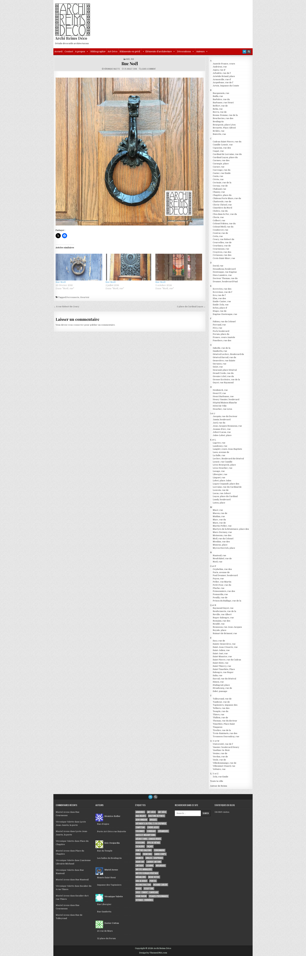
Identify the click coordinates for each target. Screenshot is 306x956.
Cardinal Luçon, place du (225, 157)
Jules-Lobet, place (222, 435)
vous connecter (76, 325)
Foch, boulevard (221, 331)
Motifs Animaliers (144, 869)
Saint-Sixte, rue (220, 663)
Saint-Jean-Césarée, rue (225, 647)
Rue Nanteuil (82, 879)
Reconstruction (143, 884)
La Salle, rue (219, 455)
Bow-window (141, 819)
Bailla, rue (218, 96)
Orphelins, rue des (222, 569)
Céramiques (163, 831)
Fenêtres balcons (143, 850)
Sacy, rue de (219, 641)
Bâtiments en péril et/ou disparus (151, 823)
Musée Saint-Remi (106, 877)
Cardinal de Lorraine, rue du (227, 154)
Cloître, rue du (220, 211)
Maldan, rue (219, 516)
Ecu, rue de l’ (219, 295)
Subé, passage (220, 691)
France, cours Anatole (224, 337)
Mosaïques (160, 865)
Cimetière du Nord (222, 208)
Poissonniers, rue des (224, 591)
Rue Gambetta (104, 911)
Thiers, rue (218, 714)
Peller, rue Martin (222, 582)
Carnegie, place (221, 163)
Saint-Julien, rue (221, 650)
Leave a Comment (149, 69)
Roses (138, 888)
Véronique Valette (112, 69)
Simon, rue (218, 682)
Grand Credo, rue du (223, 373)
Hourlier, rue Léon (222, 409)
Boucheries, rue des (223, 118)
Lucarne (149, 865)
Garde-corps (160, 854)
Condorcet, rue (220, 230)
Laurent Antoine (154, 861)
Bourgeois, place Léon (224, 125)
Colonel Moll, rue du (223, 226)
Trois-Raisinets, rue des (225, 733)
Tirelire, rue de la (222, 730)
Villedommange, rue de (224, 763)
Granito (139, 857)
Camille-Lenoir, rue (223, 144)
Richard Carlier (160, 884)
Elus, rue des (219, 298)
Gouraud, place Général (225, 370)
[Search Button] (249, 52)
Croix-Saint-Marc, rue (224, 258)
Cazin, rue (218, 176)
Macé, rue (218, 510)
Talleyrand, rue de (222, 699)
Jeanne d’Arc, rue (222, 429)
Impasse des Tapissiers (109, 885)
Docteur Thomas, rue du (225, 278)
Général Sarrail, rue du (224, 357)
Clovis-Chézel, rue (222, 205)
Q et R (213, 605)
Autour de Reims (218, 786)
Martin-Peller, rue (222, 526)
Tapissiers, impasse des (225, 705)
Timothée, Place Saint (224, 724)
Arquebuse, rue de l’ (223, 82)
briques (153, 819)
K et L (213, 440)
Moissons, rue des (222, 535)
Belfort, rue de (220, 106)
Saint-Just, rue (220, 653)
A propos (80, 51)
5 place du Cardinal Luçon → (191, 306)
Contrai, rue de (220, 233)
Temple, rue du (220, 711)
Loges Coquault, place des (226, 484)
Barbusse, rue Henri (223, 102)
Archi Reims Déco (71, 38)
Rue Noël (129, 63)
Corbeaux (151, 831)
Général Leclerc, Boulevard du (228, 354)
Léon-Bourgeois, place (224, 465)
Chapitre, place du (222, 195)
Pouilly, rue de (220, 597)
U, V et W (214, 741)
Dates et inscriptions (145, 834)
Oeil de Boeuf (141, 880)
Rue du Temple (104, 851)
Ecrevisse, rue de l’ (222, 292)
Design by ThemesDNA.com (153, 953)
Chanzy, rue (219, 192)
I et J (212, 413)
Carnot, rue (218, 167)
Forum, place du (221, 334)
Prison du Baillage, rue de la (227, 601)
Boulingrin (218, 121)
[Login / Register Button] (244, 52)
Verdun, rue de (220, 756)
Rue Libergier (104, 904)
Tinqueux (217, 727)
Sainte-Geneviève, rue (224, 644)
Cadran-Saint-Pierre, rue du (227, 141)
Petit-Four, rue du (222, 585)
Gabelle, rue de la (221, 348)
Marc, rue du (219, 519)
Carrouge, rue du (221, 170)
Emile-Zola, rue (221, 304)
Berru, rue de (220, 112)
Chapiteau (140, 827)
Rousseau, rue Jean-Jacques (227, 627)
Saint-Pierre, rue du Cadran (227, 659)
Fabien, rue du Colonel (224, 321)
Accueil (58, 51)
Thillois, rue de (220, 717)
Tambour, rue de (221, 702)
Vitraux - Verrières (144, 899)
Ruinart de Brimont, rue (225, 633)
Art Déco (162, 812)
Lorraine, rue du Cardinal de (227, 487)
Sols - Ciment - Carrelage (147, 892)
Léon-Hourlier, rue (222, 468)
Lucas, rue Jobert (222, 493)
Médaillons (141, 877)
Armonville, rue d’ (222, 79)
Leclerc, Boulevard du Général (228, 458)
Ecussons (140, 842)
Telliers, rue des (221, 708)
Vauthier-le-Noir (221, 750)
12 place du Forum (106, 938)
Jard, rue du (219, 423)
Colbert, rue (219, 220)
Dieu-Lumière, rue (222, 275)
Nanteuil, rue (219, 555)
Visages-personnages (158, 896)
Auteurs (200, 51)
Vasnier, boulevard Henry (226, 747)
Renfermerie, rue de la (224, 611)
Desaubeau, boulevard (224, 269)
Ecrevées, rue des (222, 289)
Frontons (147, 854)
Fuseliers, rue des (222, 340)
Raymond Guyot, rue (223, 608)
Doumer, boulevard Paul (225, 281)
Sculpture (148, 888)
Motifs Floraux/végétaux (147, 873)
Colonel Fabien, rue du (224, 223)
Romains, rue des (221, 621)
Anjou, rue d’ (219, 70)
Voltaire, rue (219, 769)
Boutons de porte (156, 815)
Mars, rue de (219, 523)
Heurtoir (84, 297)
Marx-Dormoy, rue (222, 532)
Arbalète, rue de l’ (222, 73)
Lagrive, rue (219, 443)
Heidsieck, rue (220, 390)
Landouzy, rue (220, 446)
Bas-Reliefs (141, 815)
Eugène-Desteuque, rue (225, 314)
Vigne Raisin (141, 896)
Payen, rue (218, 578)
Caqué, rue (218, 151)
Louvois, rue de (221, 490)
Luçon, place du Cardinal (225, 496)
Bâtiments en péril (130, 51)
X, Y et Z (214, 773)
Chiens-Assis (153, 827)
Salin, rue (217, 675)
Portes (153, 880)
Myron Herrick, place (224, 548)
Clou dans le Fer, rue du (225, 214)
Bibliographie (98, 51)
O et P (213, 566)
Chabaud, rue (219, 189)
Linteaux (139, 865)
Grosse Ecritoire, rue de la (226, 379)
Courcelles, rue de (222, 242)
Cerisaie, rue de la (222, 182)
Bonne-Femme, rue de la (225, 115)
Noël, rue (130, 59)
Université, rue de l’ (223, 744)
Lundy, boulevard (221, 499)
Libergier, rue (220, 474)
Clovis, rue (218, 217)
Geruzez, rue (219, 364)
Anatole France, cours (224, 63)
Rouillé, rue (219, 624)
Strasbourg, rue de (222, 688)
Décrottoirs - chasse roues (148, 838)
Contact (69, 51)
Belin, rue (218, 109)
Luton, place (219, 503)
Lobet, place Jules (222, 480)
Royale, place (219, 630)
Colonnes (140, 831)
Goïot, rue (218, 367)
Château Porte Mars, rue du (227, 198)
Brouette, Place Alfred (224, 128)
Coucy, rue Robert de (223, 239)
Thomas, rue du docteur (225, 721)
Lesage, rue (219, 471)
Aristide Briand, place (224, 76)
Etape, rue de (219, 311)
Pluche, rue (218, 588)
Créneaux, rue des (222, 255)
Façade (150, 846)
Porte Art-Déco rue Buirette (111, 831)
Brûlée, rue (218, 131)
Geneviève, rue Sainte (224, 360)
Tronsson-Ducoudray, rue (226, 736)
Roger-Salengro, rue (223, 617)
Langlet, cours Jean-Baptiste (227, 449)
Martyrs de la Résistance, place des (231, 529)
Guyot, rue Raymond (223, 382)
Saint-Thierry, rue (222, 666)
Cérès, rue (218, 179)
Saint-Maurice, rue (222, 656)
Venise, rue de (220, 753)
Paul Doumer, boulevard (225, 575)
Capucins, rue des (222, 148)
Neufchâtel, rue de (222, 558)
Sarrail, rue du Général (224, 678)
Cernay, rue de (220, 186)
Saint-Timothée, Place (224, 669)
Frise (138, 854)
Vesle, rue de (219, 760)
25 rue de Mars (105, 931)
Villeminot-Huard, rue (224, 766)
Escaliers (140, 846)
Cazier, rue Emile (222, 173)
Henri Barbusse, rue (223, 396)
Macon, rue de (220, 513)
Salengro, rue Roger (223, 672)
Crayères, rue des (222, 252)
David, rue (218, 266)
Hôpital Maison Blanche (225, 402)
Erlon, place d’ (220, 308)
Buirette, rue (219, 134)
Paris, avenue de (221, 572)
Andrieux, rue (220, 66)
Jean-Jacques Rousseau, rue (227, 426)
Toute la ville (216, 781)
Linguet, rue (219, 477)
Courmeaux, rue (221, 249)
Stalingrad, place (221, 685)
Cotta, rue (218, 236)
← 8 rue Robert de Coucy (66, 306)
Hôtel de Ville (220, 406)
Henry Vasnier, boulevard (226, 399)
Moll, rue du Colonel (223, 538)
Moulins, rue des (221, 541)
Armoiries (140, 812)
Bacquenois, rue (221, 93)
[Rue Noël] (79, 267)
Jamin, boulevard (221, 419)
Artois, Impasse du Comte (226, 85)
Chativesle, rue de (222, 201)
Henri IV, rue (219, 393)
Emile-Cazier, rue (222, 301)
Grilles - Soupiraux (154, 857)
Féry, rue (217, 328)
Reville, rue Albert (222, 614)
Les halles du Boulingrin (109, 858)
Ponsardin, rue (220, 594)
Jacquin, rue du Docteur (225, 416)
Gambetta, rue (220, 351)
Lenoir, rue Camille (222, 462)
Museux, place (220, 545)
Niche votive (154, 877)
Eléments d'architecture (158, 51)
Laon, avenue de (221, 452)
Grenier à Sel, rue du (223, 376)
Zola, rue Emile (220, 776)
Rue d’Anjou (103, 824)
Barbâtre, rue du (221, 99)
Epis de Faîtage (153, 842)
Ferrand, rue (219, 325)
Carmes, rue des (221, 160)
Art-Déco (112, 51)
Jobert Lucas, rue (222, 432)
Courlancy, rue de (222, 245)
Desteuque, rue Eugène (225, 272)
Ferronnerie (72, 297)
